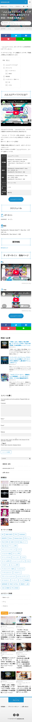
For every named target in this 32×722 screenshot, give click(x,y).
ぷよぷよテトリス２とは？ (11, 65)
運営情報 (7, 76)
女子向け (16, 584)
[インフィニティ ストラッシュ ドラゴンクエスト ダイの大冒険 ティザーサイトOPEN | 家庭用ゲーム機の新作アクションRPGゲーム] (5, 360)
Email (2, 425)
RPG (7, 542)
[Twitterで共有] (16, 35)
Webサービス (4, 6)
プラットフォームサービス (8, 576)
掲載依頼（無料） (7, 464)
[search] (30, 458)
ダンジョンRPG (15, 565)
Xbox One (16, 24)
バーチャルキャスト (7, 572)
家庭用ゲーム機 (24, 584)
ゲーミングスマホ (6, 557)
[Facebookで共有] (6, 35)
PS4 (12, 24)
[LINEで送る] (23, 39)
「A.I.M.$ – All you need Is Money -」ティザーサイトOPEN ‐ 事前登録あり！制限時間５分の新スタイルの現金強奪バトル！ (19, 502)
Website (3, 432)
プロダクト (18, 6)
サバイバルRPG (6, 561)
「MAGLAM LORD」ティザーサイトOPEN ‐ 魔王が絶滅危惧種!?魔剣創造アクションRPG (23, 689)
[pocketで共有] (8, 39)
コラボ (23, 557)
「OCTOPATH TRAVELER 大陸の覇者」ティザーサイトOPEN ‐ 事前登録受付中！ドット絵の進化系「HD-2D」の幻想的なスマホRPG (23, 662)
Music (10, 538)
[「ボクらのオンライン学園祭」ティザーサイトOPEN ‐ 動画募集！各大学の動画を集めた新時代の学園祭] (5, 512)
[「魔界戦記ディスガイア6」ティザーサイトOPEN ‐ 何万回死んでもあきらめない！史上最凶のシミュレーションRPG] (5, 522)
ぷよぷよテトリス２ (16, 199)
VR (17, 542)
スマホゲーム (5, 565)
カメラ (19, 549)
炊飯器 (8, 588)
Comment (3, 403)
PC (8, 82)
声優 (11, 584)
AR (2, 534)
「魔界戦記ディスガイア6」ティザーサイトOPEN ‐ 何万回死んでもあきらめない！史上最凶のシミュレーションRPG (20, 520)
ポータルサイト (6, 580)
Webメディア (23, 542)
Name (3, 418)
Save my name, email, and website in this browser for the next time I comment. (15, 440)
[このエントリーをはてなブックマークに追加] (26, 35)
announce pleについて (8, 468)
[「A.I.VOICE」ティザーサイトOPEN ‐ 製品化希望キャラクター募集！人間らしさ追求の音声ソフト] (5, 494)
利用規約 (3, 706)
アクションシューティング (8, 549)
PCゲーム (27, 538)
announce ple (20, 718)
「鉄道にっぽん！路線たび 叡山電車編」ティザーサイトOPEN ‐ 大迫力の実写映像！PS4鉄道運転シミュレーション (20, 343)
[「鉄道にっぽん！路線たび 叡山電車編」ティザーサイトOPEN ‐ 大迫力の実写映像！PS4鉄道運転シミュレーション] (5, 345)
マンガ (21, 580)
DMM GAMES (9, 534)
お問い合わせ (6, 472)
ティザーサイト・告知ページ (11, 79)
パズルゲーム (22, 24)
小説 (3, 588)
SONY (12, 542)
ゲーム (11, 6)
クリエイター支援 (6, 553)
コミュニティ (16, 557)
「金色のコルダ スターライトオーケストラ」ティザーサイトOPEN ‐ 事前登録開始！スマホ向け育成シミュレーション (19, 483)
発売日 (9, 73)
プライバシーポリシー (13, 706)
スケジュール (8, 67)
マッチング (14, 580)
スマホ (9, 85)
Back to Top (16, 700)
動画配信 (27, 580)
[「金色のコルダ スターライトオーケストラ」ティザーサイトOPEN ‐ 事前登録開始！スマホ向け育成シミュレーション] (5, 484)
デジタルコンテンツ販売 (8, 568)
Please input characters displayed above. (11, 445)
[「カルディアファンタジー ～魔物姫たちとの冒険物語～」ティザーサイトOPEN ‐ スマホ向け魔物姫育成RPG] (5, 377)
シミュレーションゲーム (18, 561)
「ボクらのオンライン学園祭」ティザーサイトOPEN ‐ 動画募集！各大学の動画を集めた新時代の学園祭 (19, 511)
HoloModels (22, 534)
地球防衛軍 (4, 584)
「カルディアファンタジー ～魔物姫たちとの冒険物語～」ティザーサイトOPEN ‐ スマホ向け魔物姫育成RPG (19, 376)
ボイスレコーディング (22, 576)
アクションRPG (13, 546)
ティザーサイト (11, 70)
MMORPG (4, 538)
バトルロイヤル (20, 568)
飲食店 (16, 588)
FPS (16, 534)
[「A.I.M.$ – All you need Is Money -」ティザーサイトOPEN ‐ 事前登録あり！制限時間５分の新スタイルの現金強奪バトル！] (5, 503)
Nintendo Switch (6, 24)
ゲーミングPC (16, 553)
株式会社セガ (4, 247)
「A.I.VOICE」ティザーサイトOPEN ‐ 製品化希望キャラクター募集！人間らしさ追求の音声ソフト (20, 492)
